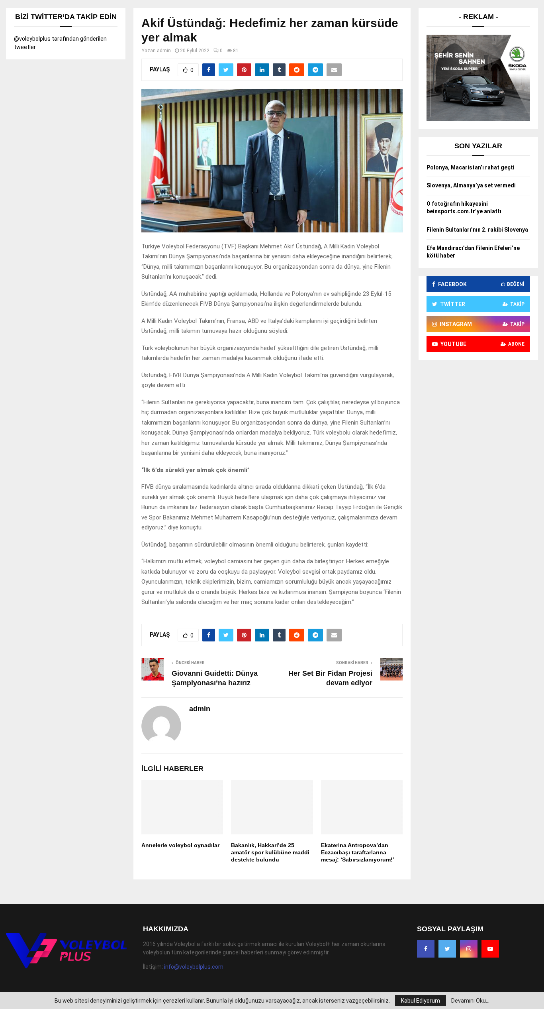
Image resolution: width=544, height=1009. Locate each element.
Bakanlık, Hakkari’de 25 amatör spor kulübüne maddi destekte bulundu (270, 852)
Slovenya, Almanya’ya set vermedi (471, 185)
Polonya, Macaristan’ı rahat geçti (471, 167)
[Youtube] (490, 949)
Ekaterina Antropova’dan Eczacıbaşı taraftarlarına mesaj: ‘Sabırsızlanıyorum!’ (357, 852)
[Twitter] (447, 949)
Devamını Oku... (470, 1000)
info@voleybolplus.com (193, 967)
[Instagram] (468, 949)
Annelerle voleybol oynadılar (180, 845)
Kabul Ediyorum (420, 1000)
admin (164, 50)
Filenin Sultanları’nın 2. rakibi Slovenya (477, 229)
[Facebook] (425, 949)
